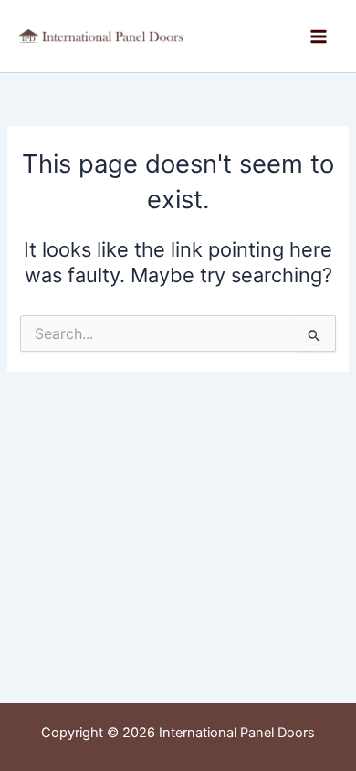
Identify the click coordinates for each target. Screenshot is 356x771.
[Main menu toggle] (318, 36)
